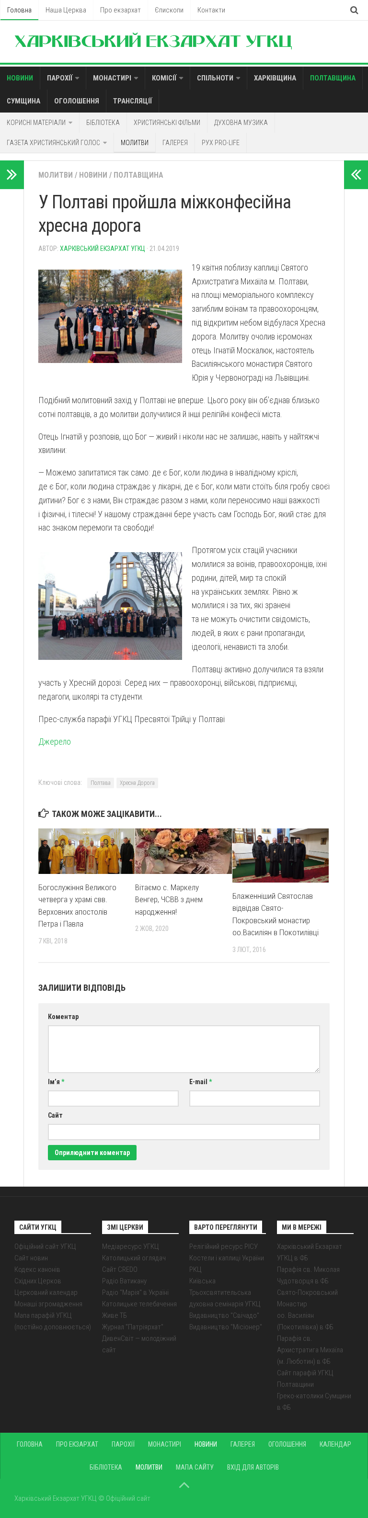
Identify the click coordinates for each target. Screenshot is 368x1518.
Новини (20, 78)
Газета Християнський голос (53, 143)
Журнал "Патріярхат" (132, 1327)
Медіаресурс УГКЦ (130, 1246)
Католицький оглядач (134, 1258)
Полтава (101, 783)
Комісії (164, 78)
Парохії (59, 78)
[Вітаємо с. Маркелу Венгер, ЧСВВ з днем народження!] (183, 851)
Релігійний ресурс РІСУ (223, 1246)
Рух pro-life (221, 143)
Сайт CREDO (120, 1269)
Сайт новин (31, 1258)
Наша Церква (66, 10)
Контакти (211, 10)
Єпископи (169, 10)
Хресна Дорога (137, 783)
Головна (19, 10)
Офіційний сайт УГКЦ (45, 1246)
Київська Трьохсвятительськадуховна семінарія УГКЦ (225, 1292)
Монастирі (112, 78)
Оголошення (76, 101)
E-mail (200, 1082)
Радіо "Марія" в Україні (135, 1292)
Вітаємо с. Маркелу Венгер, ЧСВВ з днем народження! (169, 900)
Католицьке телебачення (139, 1304)
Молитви (135, 143)
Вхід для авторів (253, 1467)
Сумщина (23, 101)
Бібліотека (103, 122)
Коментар (63, 1016)
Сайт (55, 1115)
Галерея (175, 143)
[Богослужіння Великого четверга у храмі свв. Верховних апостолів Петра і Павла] (86, 851)
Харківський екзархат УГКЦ (102, 248)
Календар (335, 1444)
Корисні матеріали (36, 122)
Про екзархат (120, 10)
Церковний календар (46, 1292)
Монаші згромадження (48, 1304)
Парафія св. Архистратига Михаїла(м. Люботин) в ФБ (310, 1350)
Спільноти (215, 78)
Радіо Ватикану (124, 1281)
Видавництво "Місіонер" (225, 1327)
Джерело (54, 741)
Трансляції (132, 101)
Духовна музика (241, 122)
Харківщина (275, 78)
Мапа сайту (195, 1467)
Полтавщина (333, 78)
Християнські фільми (167, 122)
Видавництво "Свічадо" (224, 1315)
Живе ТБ (114, 1315)
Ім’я (56, 1082)
